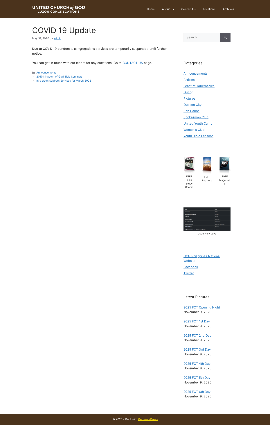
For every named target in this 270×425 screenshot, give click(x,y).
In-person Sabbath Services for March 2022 (63, 80)
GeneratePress (148, 419)
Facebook (190, 267)
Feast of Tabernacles (199, 86)
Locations (209, 9)
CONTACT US (133, 63)
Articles (189, 80)
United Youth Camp (197, 123)
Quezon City (192, 105)
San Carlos (191, 111)
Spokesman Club (195, 117)
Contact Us (188, 9)
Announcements (46, 72)
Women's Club (194, 130)
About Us (168, 9)
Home (151, 9)
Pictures (189, 98)
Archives (228, 9)
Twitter (188, 273)
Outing (188, 92)
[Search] (225, 37)
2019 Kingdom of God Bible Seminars (59, 76)
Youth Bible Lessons (198, 136)
